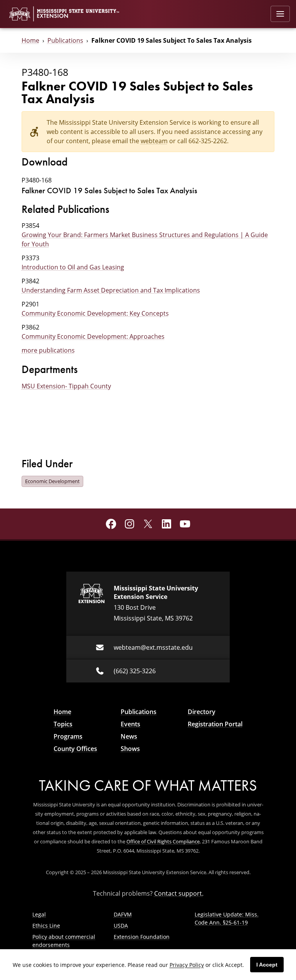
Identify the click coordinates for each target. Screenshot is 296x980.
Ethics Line (46, 925)
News (129, 736)
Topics (63, 724)
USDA (121, 925)
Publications (65, 40)
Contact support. (179, 893)
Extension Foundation (142, 936)
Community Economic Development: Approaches (93, 336)
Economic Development (52, 481)
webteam (154, 141)
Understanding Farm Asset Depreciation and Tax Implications (111, 290)
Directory (201, 711)
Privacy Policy (187, 964)
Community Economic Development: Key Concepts (95, 313)
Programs (68, 736)
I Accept (267, 965)
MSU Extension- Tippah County (66, 386)
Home (30, 40)
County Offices (75, 748)
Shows (130, 748)
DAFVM (123, 914)
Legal (39, 914)
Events (130, 724)
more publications (48, 350)
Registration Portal (215, 724)
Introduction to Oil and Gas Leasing (73, 267)
